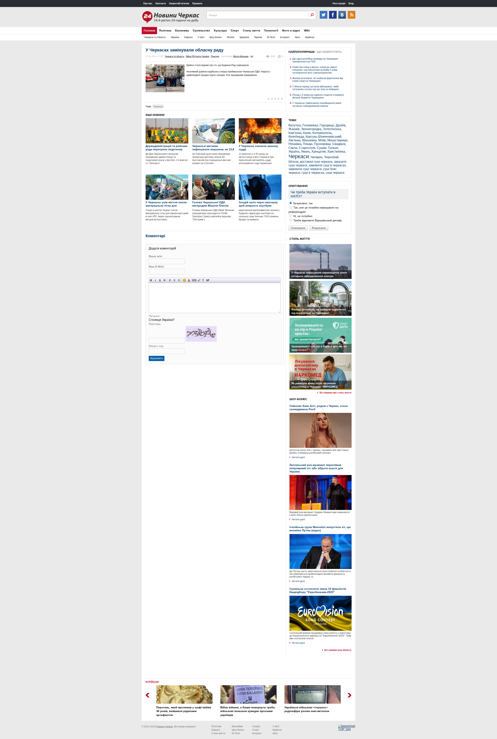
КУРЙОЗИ (152, 681)
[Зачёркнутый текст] (164, 280)
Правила (197, 3)
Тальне (333, 147)
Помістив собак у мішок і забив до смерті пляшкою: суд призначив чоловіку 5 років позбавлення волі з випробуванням (314, 70)
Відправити (156, 358)
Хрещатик (318, 151)
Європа (188, 37)
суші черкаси (335, 172)
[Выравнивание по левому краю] (170, 280)
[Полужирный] (151, 280)
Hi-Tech (271, 37)
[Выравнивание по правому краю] (179, 280)
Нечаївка (294, 144)
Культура (220, 30)
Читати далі (298, 457)
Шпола (293, 161)
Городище (327, 125)
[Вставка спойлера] (207, 280)
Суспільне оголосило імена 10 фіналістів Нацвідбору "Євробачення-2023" (317, 590)
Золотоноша (332, 129)
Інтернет (285, 37)
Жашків (294, 129)
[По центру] (174, 280)
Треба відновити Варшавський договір (317, 220)
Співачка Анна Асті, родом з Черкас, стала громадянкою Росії (318, 407)
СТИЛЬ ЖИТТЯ (299, 238)
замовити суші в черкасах (327, 165)
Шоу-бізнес (215, 37)
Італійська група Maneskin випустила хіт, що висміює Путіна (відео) (320, 528)
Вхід (351, 3)
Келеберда (296, 136)
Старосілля (307, 147)
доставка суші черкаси (316, 161)
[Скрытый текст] (194, 280)
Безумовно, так (303, 203)
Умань (305, 151)
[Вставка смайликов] (184, 280)
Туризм (258, 37)
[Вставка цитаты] (198, 280)
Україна (175, 37)
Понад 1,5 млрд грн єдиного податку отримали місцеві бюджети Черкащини (318, 96)
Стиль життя (251, 30)
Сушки (321, 147)
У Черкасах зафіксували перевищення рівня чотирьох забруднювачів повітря (316, 104)
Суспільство (201, 30)
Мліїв (322, 140)
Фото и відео (291, 30)
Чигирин (316, 157)
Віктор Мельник (240, 56)
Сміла (292, 147)
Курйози (309, 37)
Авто (297, 37)
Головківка (310, 125)
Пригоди (215, 56)
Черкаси (158, 106)
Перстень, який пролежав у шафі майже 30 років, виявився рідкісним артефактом (183, 711)
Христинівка (336, 151)
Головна (149, 30)
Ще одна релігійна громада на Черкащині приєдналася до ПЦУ (315, 60)
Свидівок (338, 144)
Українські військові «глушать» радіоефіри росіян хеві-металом (306, 709)
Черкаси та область (155, 37)
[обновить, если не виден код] (201, 340)
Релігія (230, 37)
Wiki (307, 30)
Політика (165, 30)
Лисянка (294, 140)
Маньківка (309, 140)
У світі (201, 37)
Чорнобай (331, 157)
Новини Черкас (164, 726)
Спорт (235, 30)
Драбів (341, 125)
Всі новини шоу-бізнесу (337, 650)
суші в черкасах (313, 172)
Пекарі (308, 144)
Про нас (147, 3)
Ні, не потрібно (302, 216)
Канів (307, 133)
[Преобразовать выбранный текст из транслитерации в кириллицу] (203, 280)
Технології (271, 30)
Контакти (161, 3)
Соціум (256, 726)
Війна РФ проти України (197, 56)
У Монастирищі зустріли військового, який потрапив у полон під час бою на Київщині (315, 88)
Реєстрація (339, 3)
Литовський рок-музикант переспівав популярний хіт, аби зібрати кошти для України (316, 468)
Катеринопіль (322, 133)
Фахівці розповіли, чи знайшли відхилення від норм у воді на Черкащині (317, 79)
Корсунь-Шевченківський (323, 136)
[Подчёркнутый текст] (160, 280)
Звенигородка (311, 129)
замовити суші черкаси (304, 169)
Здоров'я (244, 37)
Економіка (182, 30)
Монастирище (337, 140)
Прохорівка (322, 144)
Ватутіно (294, 125)
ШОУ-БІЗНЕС (298, 399)
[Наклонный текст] (155, 280)
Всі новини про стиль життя (335, 393)
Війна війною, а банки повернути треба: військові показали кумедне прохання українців (247, 711)
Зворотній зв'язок (179, 3)
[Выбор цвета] (189, 280)
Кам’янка (295, 133)
